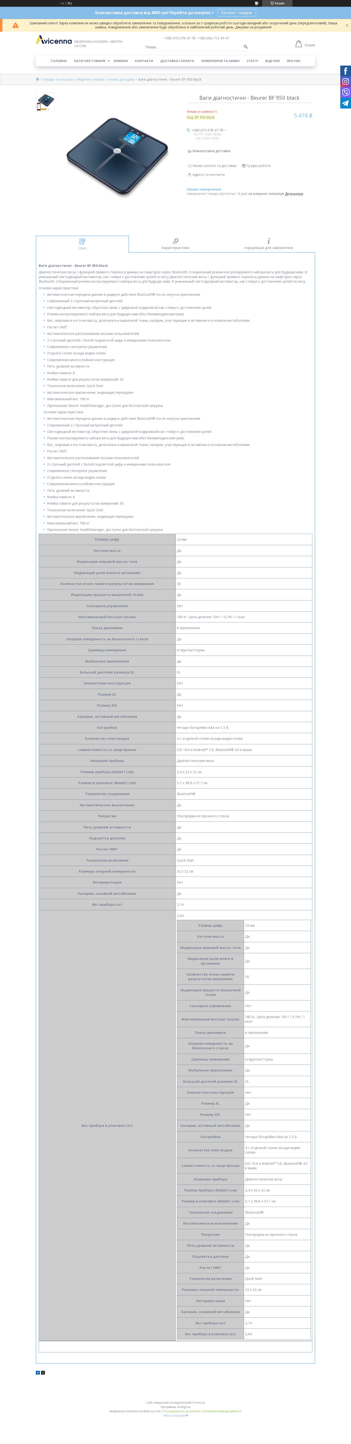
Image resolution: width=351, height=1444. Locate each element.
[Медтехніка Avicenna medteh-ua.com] (54, 39)
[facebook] (38, 1373)
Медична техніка (90, 80)
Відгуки (272, 61)
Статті (252, 61)
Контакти (144, 61)
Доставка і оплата (177, 61)
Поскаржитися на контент (182, 1411)
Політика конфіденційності (222, 1411)
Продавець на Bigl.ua (175, 1407)
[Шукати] (246, 47)
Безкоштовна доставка (211, 151)
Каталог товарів (236, 12)
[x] (43, 1373)
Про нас (294, 61)
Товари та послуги (58, 80)
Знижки (120, 61)
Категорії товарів (89, 61)
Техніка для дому (121, 80)
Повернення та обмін (220, 61)
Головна (59, 61)
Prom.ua (199, 1403)
